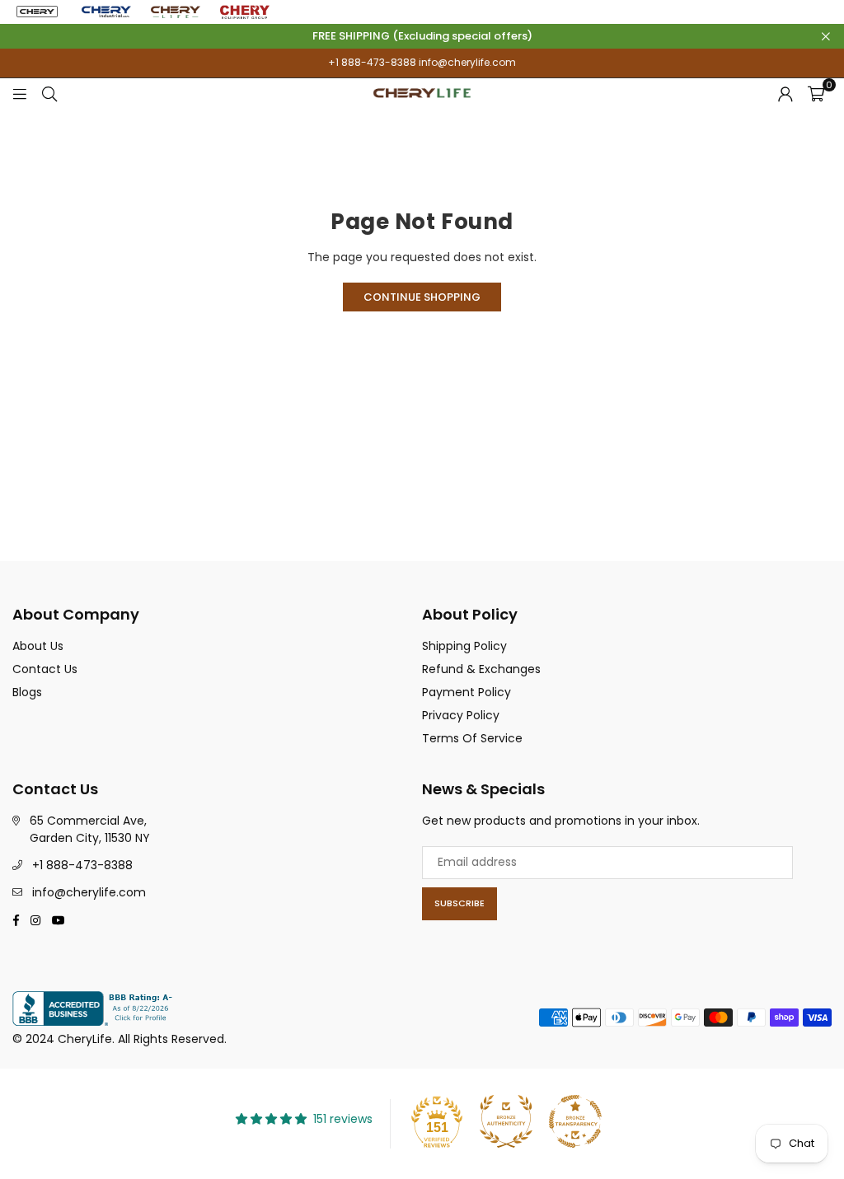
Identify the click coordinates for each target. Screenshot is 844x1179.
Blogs (27, 692)
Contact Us (44, 669)
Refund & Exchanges (481, 669)
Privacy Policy (460, 715)
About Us (37, 646)
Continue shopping (422, 297)
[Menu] (20, 93)
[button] (816, 93)
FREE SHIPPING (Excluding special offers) (422, 36)
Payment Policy (466, 692)
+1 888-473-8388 (372, 62)
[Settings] (785, 93)
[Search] (49, 93)
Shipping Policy (464, 646)
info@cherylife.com (466, 62)
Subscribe (459, 903)
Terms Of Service (472, 738)
